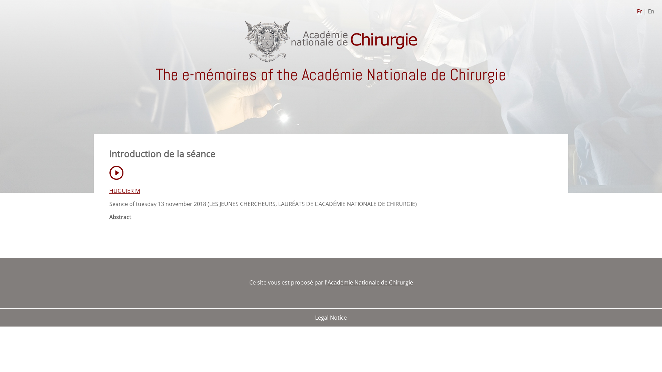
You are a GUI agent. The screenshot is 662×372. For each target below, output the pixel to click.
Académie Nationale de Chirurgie (370, 282)
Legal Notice (331, 317)
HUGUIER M (124, 191)
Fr (639, 11)
